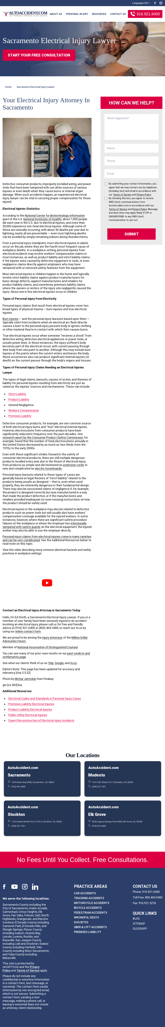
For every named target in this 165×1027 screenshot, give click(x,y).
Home (8, 87)
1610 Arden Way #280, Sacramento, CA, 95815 (32, 782)
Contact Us (118, 14)
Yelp (50, 663)
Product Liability (18, 399)
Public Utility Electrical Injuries (27, 715)
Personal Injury (77, 14)
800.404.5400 (153, 897)
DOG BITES (81, 922)
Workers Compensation (23, 410)
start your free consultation (39, 55)
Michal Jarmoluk (25, 679)
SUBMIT (131, 234)
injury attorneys (52, 637)
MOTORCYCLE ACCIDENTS (91, 902)
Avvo (73, 663)
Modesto (96, 775)
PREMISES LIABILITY (87, 931)
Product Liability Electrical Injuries (30, 709)
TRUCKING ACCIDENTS (89, 898)
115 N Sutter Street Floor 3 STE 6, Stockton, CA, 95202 (36, 821)
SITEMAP (139, 923)
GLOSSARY (140, 928)
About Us (56, 14)
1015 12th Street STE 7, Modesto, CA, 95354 (112, 782)
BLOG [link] (136, 918)
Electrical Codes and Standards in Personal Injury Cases (44, 698)
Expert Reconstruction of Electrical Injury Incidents (41, 720)
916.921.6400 (148, 14)
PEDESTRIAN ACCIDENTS (90, 912)
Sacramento (19, 775)
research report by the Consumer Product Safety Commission (43, 437)
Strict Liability (17, 394)
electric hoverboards (48, 468)
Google (59, 663)
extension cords (73, 465)
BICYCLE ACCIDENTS (88, 907)
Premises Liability (19, 416)
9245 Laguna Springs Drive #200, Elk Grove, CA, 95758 (117, 821)
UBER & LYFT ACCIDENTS (90, 927)
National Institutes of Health (42, 219)
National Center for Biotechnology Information (55, 215)
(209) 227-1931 (99, 787)
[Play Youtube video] (47, 583)
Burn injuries (11, 319)
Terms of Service (28, 970)
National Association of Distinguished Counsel (47, 647)
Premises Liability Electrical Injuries (31, 704)
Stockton (16, 814)
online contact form (28, 631)
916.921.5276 (147, 903)
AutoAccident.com (23, 768)
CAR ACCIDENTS (85, 893)
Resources (99, 14)
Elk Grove (97, 814)
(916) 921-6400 (18, 787)
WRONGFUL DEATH (86, 917)
